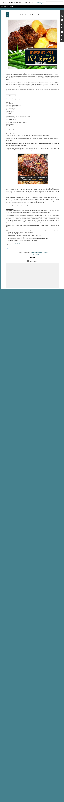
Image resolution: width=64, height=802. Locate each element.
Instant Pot (36, 255)
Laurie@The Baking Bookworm (40, 252)
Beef (32, 255)
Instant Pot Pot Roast (32, 15)
